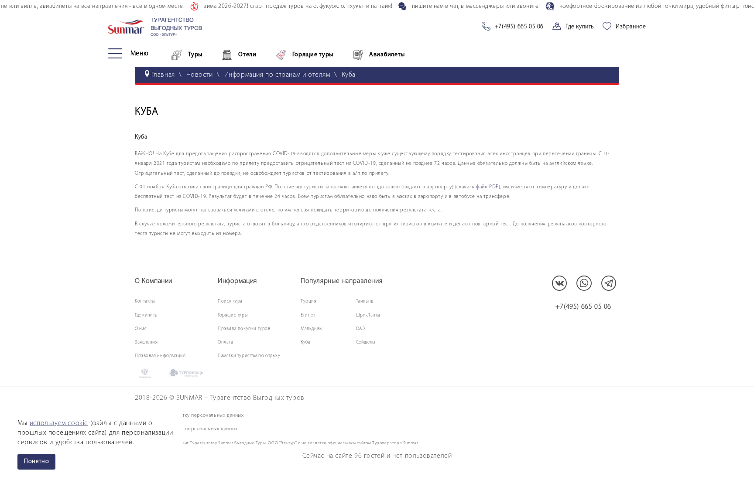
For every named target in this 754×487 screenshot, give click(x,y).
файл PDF (487, 187)
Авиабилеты (387, 54)
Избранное (631, 27)
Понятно (36, 461)
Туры (195, 54)
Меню (139, 53)
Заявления (146, 342)
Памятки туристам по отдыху (249, 356)
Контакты (145, 301)
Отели (247, 54)
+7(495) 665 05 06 (519, 27)
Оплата (225, 342)
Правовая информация (160, 356)
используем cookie (59, 423)
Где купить (580, 27)
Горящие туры (312, 54)
